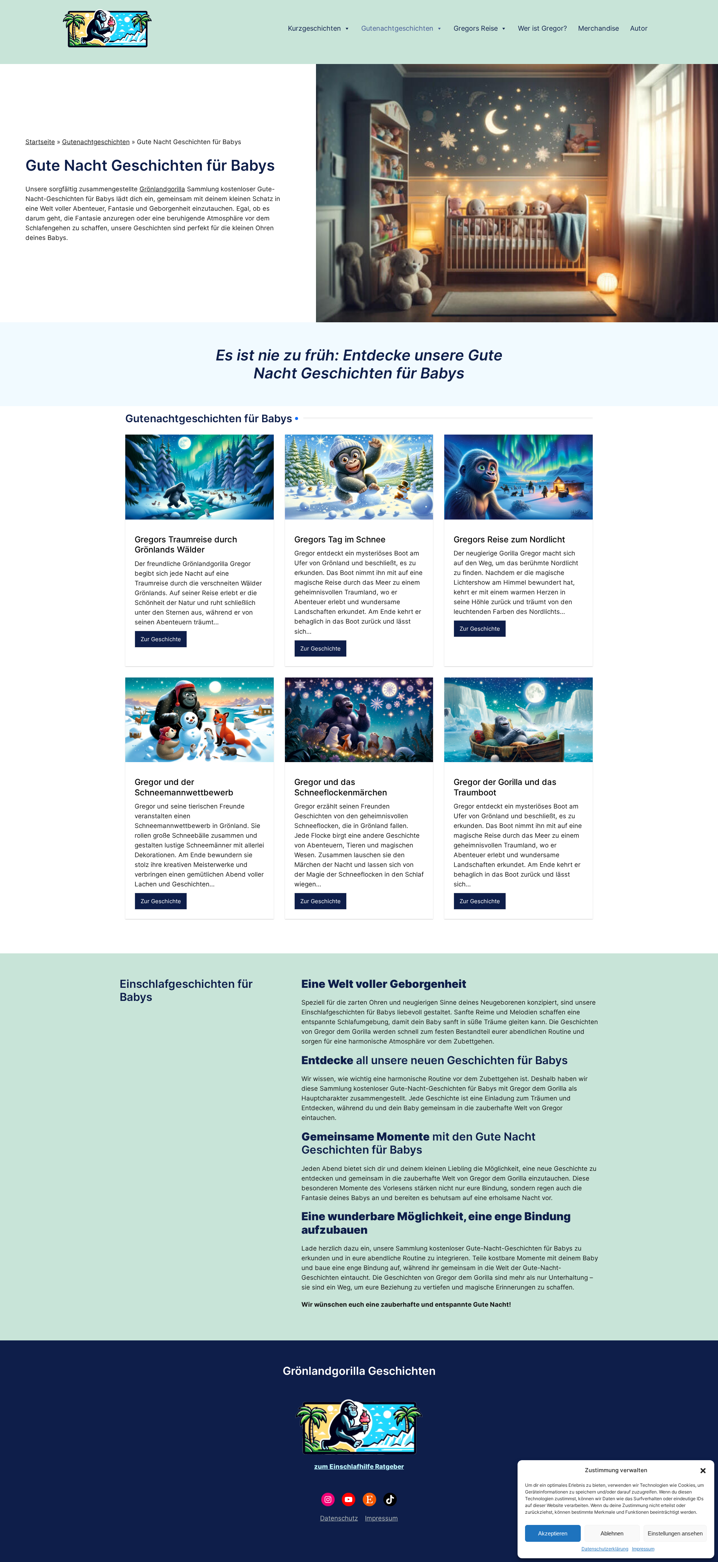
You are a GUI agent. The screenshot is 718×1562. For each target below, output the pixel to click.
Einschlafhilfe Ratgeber (366, 1466)
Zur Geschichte (161, 639)
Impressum (643, 1549)
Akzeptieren (552, 1533)
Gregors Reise (476, 28)
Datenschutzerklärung (605, 1549)
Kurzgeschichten (314, 28)
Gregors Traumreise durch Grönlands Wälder (186, 545)
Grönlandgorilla (162, 189)
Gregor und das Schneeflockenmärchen (340, 787)
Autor (639, 28)
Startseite (40, 142)
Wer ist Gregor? (542, 28)
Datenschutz (339, 1518)
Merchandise (598, 28)
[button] (703, 1470)
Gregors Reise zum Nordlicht (509, 539)
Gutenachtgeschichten (397, 28)
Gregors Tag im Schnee (340, 539)
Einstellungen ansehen (675, 1533)
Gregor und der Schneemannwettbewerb (184, 787)
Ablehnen (612, 1533)
